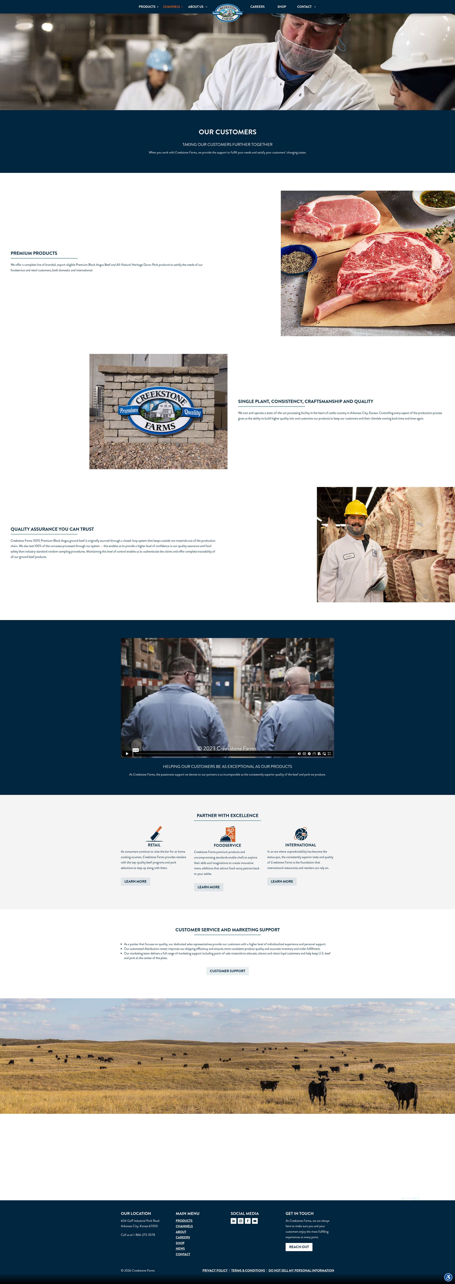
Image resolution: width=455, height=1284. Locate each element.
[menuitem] (227, 13)
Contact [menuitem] (304, 6)
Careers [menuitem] (257, 6)
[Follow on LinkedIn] (233, 1221)
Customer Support (227, 971)
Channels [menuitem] (171, 6)
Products (184, 1220)
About (181, 1232)
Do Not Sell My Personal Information (301, 1270)
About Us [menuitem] (196, 6)
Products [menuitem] (147, 6)
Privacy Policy (215, 1270)
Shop (180, 1243)
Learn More (135, 881)
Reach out (299, 1247)
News (180, 1248)
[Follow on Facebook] (248, 1221)
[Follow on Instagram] (240, 1221)
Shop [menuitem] (281, 6)
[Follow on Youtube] (255, 1221)
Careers (183, 1237)
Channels (184, 1226)
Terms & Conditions (248, 1270)
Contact (183, 1254)
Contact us (227, 1167)
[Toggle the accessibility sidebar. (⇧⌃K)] (448, 1277)
